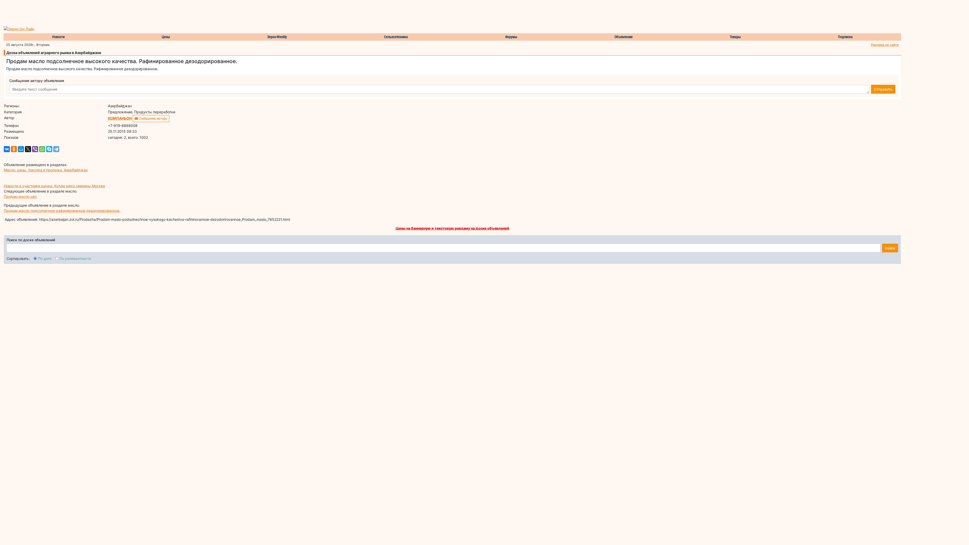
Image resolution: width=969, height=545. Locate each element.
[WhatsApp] (42, 149)
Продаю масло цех (20, 196)
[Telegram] (56, 149)
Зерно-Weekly (277, 37)
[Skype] (49, 149)
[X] (28, 149)
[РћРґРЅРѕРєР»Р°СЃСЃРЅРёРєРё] (14, 149)
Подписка (845, 37)
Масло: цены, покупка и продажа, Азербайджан (46, 170)
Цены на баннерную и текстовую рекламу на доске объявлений (452, 228)
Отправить (883, 89)
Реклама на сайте (885, 45)
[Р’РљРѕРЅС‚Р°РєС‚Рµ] (7, 149)
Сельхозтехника (396, 37)
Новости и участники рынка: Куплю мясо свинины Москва (54, 186)
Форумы (511, 37)
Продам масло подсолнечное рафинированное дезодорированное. (62, 210)
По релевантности (75, 258)
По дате (44, 258)
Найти (890, 248)
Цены (166, 37)
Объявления (623, 37)
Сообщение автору (152, 118)
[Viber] (35, 149)
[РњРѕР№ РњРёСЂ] (21, 149)
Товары (735, 37)
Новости (58, 37)
